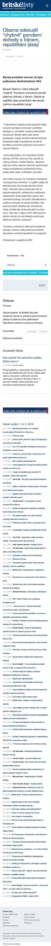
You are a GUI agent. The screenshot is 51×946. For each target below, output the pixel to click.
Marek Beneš (18, 776)
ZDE (29, 240)
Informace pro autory (32, 920)
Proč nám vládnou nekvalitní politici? (26, 809)
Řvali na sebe (18, 435)
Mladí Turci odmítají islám (23, 678)
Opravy (5, 920)
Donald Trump (12, 255)
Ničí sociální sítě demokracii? (24, 461)
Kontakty (6, 917)
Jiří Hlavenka (18, 548)
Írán (22, 255)
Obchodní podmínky (10, 925)
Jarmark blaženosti (33, 758)
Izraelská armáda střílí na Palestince (27, 555)
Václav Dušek (18, 758)
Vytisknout (10, 265)
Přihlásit (7, 305)
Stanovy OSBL (29, 914)
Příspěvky (28, 922)
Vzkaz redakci (29, 917)
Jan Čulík (16, 479)
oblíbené (43, 331)
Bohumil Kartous (19, 591)
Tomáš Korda (18, 501)
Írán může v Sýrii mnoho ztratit (25, 696)
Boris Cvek (17, 570)
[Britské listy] (25, 112)
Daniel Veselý (18, 365)
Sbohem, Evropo (19, 559)
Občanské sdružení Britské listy (30, 933)
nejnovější (32, 331)
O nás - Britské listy (10, 914)
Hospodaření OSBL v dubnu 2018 (25, 896)
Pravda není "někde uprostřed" (24, 892)
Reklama (6, 922)
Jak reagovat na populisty (22, 816)
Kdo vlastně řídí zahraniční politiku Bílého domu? (22, 359)
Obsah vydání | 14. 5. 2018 (18, 424)
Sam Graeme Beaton (21, 544)
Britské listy (21, 6)
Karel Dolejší (18, 664)
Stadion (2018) (36, 544)
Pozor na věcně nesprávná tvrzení (25, 812)
